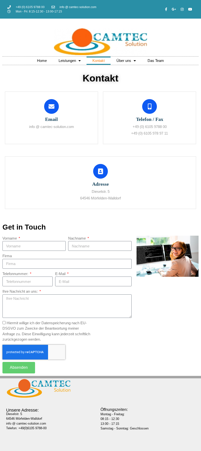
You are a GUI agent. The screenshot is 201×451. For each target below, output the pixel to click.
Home (42, 60)
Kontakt (98, 60)
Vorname (10, 238)
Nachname (77, 238)
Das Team (156, 60)
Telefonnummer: (15, 274)
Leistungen (67, 60)
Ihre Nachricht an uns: (20, 291)
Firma (7, 256)
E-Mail (60, 274)
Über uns (123, 60)
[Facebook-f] (166, 9)
